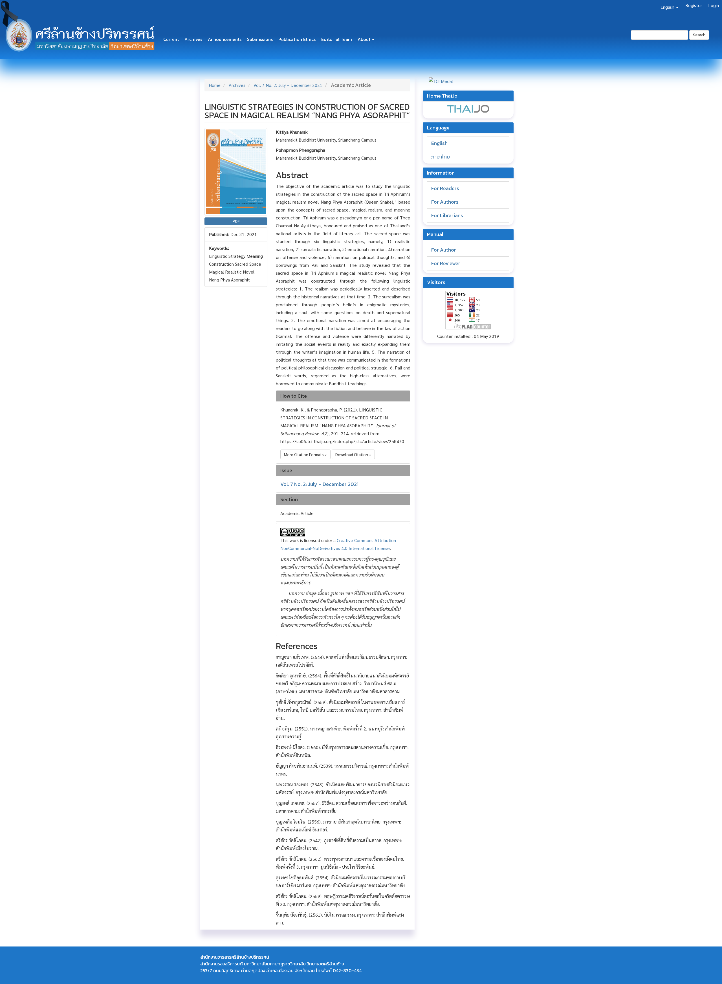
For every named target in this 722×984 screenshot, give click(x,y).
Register (693, 5)
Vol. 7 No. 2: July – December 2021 (288, 85)
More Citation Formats (304, 454)
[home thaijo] (468, 108)
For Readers (445, 188)
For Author (443, 250)
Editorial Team (336, 39)
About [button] (364, 39)
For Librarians (447, 215)
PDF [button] (235, 221)
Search (699, 35)
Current (171, 39)
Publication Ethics (297, 39)
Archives (193, 39)
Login (713, 5)
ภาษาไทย (440, 156)
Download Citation (352, 454)
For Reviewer (445, 263)
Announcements (224, 39)
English (439, 143)
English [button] (668, 7)
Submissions (260, 39)
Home (215, 85)
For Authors (445, 202)
